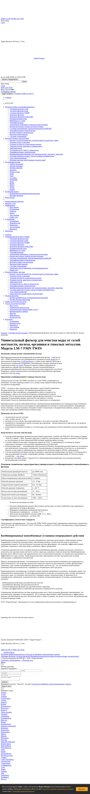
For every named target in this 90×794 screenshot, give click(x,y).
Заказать (5, 682)
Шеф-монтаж (15, 315)
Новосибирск (6, 746)
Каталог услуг (10, 203)
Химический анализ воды (19, 307)
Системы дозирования (18, 136)
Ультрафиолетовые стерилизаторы (22, 130)
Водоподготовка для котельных (21, 132)
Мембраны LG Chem (17, 121)
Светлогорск (5, 761)
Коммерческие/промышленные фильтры (25, 193)
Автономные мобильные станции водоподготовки (29, 125)
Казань (3, 722)
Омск (3, 750)
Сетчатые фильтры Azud (19, 111)
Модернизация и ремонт (19, 311)
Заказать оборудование (9, 79)
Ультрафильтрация (16, 123)
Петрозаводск (6, 754)
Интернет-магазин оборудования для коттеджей (28, 160)
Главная (8, 97)
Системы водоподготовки (18, 333)
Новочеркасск (6, 748)
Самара (3, 757)
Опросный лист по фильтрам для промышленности (29, 268)
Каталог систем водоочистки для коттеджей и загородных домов (34, 140)
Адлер (3, 694)
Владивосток (6, 706)
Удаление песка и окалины (20, 142)
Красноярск (5, 732)
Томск (3, 769)
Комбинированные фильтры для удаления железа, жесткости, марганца (36, 154)
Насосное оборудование (19, 134)
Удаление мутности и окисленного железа (25, 144)
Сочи (3, 23)
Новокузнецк (6, 744)
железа (53, 359)
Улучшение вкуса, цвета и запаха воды (24, 150)
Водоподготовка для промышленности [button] (19, 107)
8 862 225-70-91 (18, 19)
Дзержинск (5, 716)
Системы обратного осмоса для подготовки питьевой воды (32, 156)
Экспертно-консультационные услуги (24, 309)
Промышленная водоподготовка (17, 237)
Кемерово (4, 728)
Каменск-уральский (8, 726)
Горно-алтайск (6, 712)
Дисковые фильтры (8, 656)
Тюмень (4, 771)
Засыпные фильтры (17, 115)
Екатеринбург (6, 718)
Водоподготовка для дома (15, 272)
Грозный (4, 714)
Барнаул (4, 702)
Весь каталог (10, 197)
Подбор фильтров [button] (11, 192)
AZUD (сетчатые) (16, 166)
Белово (3, 704)
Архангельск (6, 698)
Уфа (2, 773)
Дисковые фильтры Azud (19, 109)
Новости (13, 211)
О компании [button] (9, 219)
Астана (3, 700)
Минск (3, 734)
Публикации (14, 209)
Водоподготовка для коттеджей (67, 656)
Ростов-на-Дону (7, 755)
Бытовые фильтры (16, 195)
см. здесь (19, 365)
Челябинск (5, 777)
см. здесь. (16, 373)
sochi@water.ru (39, 58)
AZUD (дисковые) (16, 164)
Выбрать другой (9, 91)
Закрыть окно (6, 686)
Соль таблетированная (18, 158)
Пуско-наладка (15, 317)
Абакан (3, 692)
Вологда (4, 710)
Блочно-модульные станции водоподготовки (26, 127)
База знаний (14, 207)
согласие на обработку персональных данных (57, 789)
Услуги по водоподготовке (15, 304)
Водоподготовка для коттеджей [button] (17, 138)
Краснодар (5, 730)
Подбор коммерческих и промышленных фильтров (29, 298)
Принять (82, 789)
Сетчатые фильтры (23, 656)
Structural (13, 170)
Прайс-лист (14, 217)
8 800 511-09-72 (6, 19)
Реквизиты (14, 225)
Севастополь (5, 763)
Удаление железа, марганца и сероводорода (26, 146)
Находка (4, 740)
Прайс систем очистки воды (15, 302)
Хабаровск (5, 775)
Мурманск (5, 738)
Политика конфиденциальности (13, 654)
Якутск (3, 779)
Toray (12, 176)
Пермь (3, 752)
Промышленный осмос (18, 119)
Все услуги (14, 305)
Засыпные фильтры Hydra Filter (21, 117)
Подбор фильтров (11, 296)
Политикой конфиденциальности (23, 791)
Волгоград (5, 708)
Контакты (9, 231)
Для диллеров (15, 227)
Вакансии (13, 229)
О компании (14, 221)
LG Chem (13, 178)
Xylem (12, 188)
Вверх (3, 662)
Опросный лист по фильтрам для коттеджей (26, 294)
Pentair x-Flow (15, 172)
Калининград (6, 724)
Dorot (12, 182)
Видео (12, 213)
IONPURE (13, 180)
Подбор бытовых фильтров (20, 300)
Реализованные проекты (14, 201)
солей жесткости (27, 361)
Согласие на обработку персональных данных (42, 654)
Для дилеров (14, 215)
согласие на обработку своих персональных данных (51, 684)
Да (2, 91)
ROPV (12, 184)
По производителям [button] (12, 162)
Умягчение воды (16, 148)
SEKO (12, 186)
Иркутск (4, 720)
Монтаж (13, 313)
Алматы (4, 696)
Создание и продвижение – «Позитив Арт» (17, 660)
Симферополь (6, 765)
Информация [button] (10, 205)
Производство (15, 223)
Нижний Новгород (8, 742)
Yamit (12, 174)
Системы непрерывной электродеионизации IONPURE (30, 129)
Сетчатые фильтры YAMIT (20, 113)
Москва (4, 736)
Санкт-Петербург (7, 759)
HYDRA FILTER (16, 168)
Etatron (12, 190)
